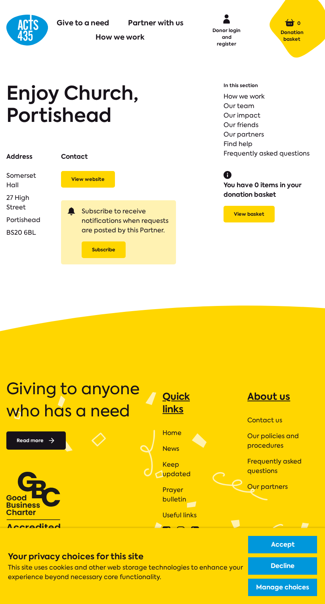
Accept (282, 544)
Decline (282, 565)
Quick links (176, 403)
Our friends (241, 125)
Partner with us (156, 23)
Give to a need (83, 23)
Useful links (179, 515)
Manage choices (282, 587)
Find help (238, 144)
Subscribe (103, 249)
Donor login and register (226, 37)
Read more (30, 440)
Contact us (264, 420)
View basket (249, 214)
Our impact (242, 115)
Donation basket (292, 30)
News (170, 448)
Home (172, 433)
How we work (120, 37)
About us (268, 396)
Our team (239, 106)
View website (88, 179)
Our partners (244, 134)
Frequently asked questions (267, 153)
